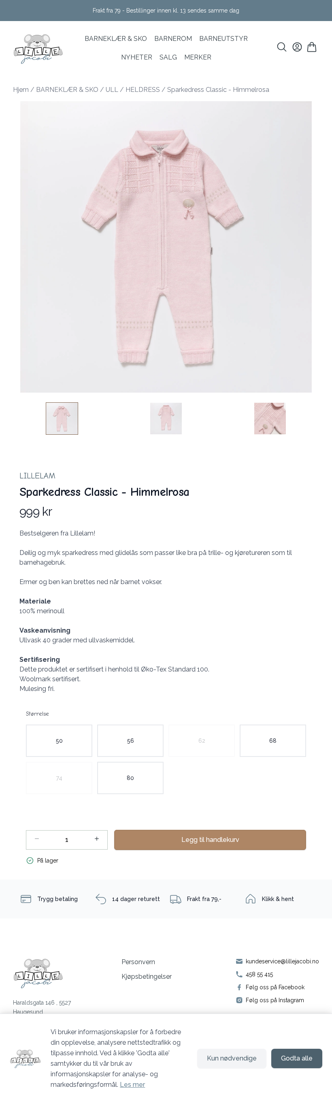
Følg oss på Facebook (275, 987)
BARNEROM (173, 39)
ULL (112, 90)
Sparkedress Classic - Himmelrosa (218, 90)
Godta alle (297, 1058)
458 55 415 (259, 974)
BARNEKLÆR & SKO (116, 39)
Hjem (21, 90)
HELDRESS (143, 90)
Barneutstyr (223, 39)
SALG (168, 57)
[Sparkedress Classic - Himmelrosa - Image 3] (270, 418)
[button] (166, 247)
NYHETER (136, 57)
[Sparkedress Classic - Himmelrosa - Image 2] (166, 418)
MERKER (197, 57)
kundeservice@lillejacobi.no (282, 961)
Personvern (138, 962)
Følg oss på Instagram (275, 1000)
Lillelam (37, 475)
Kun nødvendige (232, 1058)
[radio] (59, 741)
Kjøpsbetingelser (146, 976)
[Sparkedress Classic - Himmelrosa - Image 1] (62, 418)
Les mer (132, 1084)
